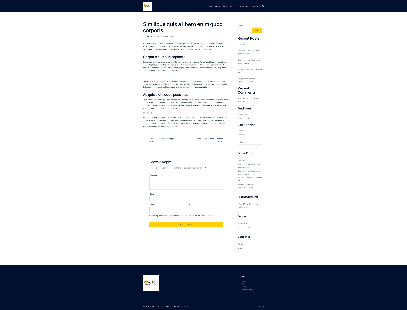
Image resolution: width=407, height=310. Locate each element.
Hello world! (242, 44)
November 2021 (244, 118)
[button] (263, 6)
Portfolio (233, 6)
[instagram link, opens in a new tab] (263, 306)
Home (225, 6)
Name (152, 194)
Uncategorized (243, 135)
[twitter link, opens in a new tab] (259, 306)
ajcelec (148, 37)
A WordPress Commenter (248, 98)
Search (240, 26)
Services (255, 6)
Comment (154, 175)
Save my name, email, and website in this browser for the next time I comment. (183, 216)
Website (191, 205)
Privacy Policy (244, 6)
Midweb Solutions (181, 306)
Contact (217, 6)
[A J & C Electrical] (147, 6)
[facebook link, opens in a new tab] (255, 306)
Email (152, 205)
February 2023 (243, 114)
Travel (173, 37)
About (210, 6)
